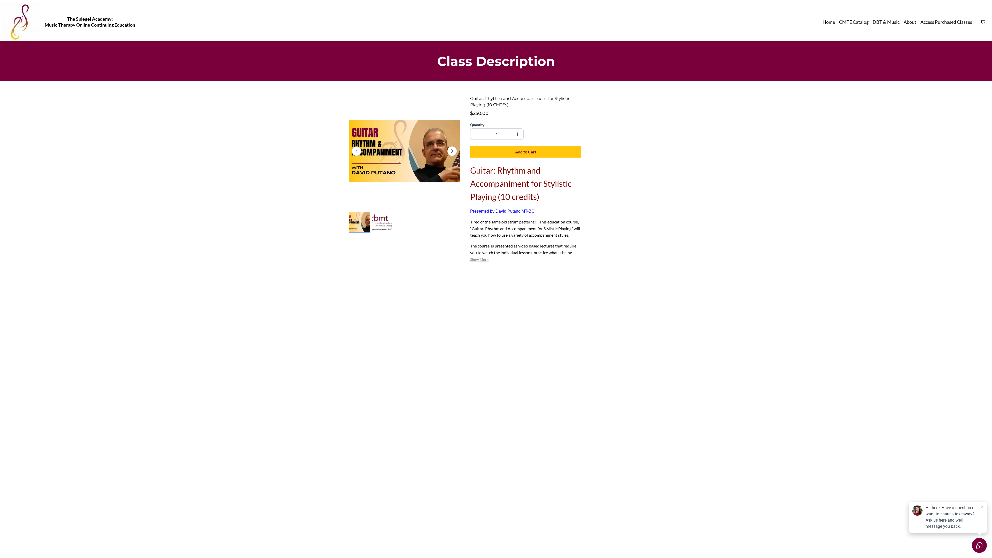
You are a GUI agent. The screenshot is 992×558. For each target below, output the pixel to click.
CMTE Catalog (854, 22)
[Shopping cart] (983, 22)
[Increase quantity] (518, 134)
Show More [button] (479, 259)
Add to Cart (525, 151)
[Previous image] (356, 151)
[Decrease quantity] (476, 134)
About (910, 22)
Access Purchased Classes (946, 22)
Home (829, 22)
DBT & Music (886, 22)
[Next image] (452, 151)
